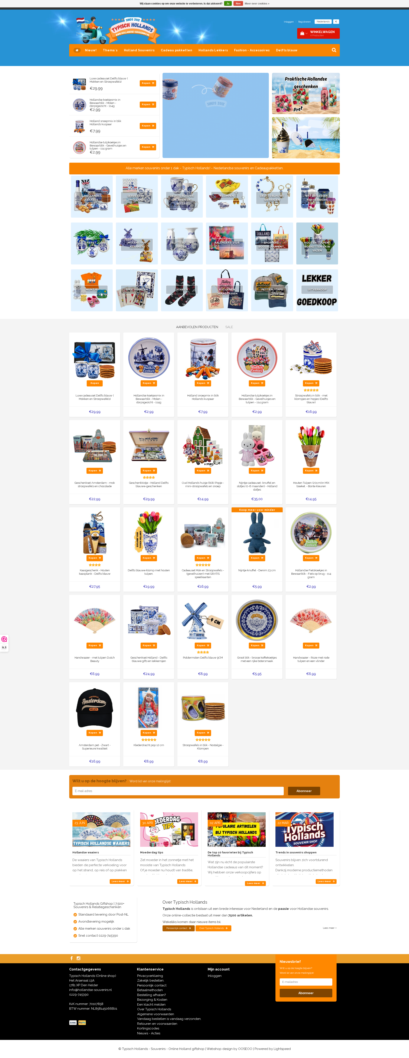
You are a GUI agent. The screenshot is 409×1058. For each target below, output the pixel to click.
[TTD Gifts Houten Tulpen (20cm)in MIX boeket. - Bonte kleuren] (311, 445)
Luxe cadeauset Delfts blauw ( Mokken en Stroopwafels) (109, 80)
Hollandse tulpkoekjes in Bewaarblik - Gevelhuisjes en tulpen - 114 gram (108, 145)
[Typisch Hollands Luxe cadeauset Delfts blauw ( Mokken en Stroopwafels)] (79, 83)
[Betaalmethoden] (78, 1023)
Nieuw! (91, 50)
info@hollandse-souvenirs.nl (90, 990)
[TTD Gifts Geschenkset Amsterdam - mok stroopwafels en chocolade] (94, 445)
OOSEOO (245, 1049)
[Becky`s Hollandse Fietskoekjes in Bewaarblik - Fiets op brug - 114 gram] (311, 533)
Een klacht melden (151, 1004)
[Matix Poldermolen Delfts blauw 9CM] (203, 620)
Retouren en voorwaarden (157, 1024)
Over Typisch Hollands (212, 928)
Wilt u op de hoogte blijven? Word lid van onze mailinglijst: (297, 970)
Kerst (91, 242)
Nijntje (92, 289)
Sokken (182, 289)
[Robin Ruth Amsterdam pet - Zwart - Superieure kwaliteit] (94, 707)
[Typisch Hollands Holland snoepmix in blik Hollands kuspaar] (79, 125)
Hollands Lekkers (213, 50)
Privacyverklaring (150, 976)
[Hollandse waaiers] (101, 828)
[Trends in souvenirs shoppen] (304, 828)
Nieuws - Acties (148, 1033)
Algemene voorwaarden (155, 1014)
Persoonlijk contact (177, 928)
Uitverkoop (317, 289)
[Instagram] (79, 958)
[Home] (77, 50)
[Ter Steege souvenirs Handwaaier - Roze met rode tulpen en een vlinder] (311, 620)
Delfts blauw (287, 50)
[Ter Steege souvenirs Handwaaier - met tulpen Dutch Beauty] (94, 620)
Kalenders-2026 (227, 242)
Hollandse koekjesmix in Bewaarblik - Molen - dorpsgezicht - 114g (105, 103)
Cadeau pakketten (176, 50)
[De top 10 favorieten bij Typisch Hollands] (237, 828)
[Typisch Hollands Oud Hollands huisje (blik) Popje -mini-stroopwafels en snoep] (203, 445)
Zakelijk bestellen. (150, 980)
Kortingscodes (148, 1028)
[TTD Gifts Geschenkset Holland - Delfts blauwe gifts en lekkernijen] (149, 620)
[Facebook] (72, 958)
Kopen (146, 83)
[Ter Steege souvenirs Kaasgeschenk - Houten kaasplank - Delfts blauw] (94, 533)
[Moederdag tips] (169, 828)
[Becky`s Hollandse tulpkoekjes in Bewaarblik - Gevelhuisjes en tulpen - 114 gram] (79, 146)
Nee (238, 3)
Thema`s (110, 50)
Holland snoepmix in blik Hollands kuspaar (105, 122)
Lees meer (119, 881)
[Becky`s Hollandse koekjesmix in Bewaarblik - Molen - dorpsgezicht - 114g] (79, 104)
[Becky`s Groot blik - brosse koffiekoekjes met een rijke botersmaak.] (257, 620)
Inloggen (289, 21)
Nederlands (323, 21)
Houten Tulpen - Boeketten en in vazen (317, 246)
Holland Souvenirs (139, 50)
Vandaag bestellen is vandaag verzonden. (169, 1019)
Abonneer (304, 791)
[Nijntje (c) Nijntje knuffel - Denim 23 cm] (257, 533)
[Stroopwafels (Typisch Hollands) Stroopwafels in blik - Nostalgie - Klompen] (203, 707)
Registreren (304, 21)
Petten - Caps (272, 289)
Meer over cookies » (257, 3)
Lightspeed (282, 1049)
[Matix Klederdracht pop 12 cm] (149, 707)
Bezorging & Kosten (152, 1000)
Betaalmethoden (150, 990)
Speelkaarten (137, 289)
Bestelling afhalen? (151, 995)
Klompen (227, 195)
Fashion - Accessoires (252, 50)
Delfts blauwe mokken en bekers (182, 199)
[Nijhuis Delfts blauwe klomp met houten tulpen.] (149, 533)
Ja (227, 3)
